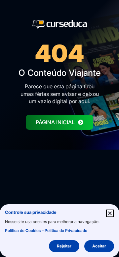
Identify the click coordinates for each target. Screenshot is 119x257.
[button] (109, 213)
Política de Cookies (23, 230)
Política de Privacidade (66, 230)
